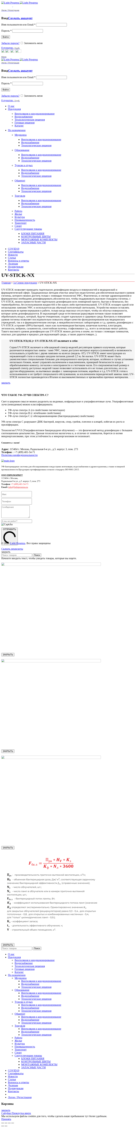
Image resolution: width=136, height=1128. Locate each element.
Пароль (6, 30)
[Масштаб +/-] (12, 1123)
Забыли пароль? (10, 43)
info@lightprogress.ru (18, 487)
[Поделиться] (6, 1123)
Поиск (37, 555)
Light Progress (17, 543)
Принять (6, 1119)
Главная (6, 282)
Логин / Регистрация (20, 1097)
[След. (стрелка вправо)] (6, 1126)
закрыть (5, 382)
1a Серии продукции (25, 282)
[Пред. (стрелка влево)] (2, 1126)
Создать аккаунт (20, 18)
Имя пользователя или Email (18, 24)
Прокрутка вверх (21, 1113)
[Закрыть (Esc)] (2, 1123)
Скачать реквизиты (12, 548)
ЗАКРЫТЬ (8, 654)
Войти (6, 37)
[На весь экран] (9, 1123)
